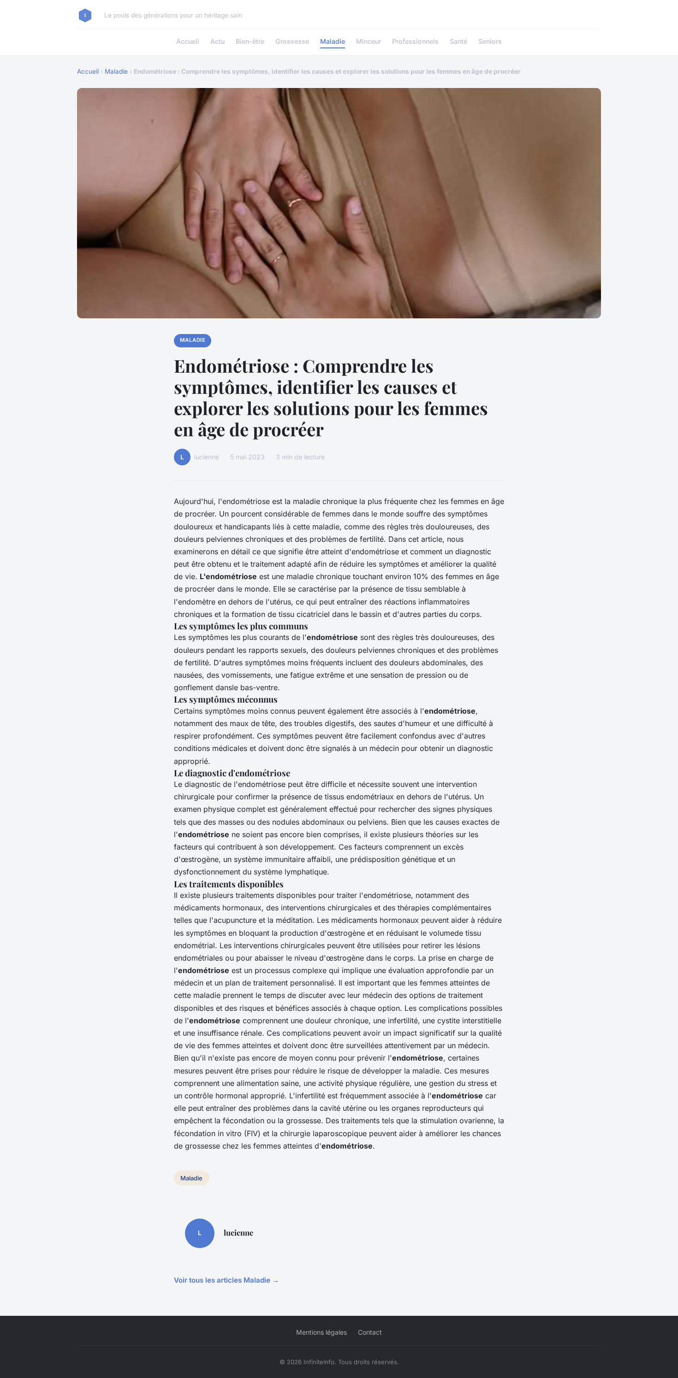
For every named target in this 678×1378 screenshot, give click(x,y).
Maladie (332, 41)
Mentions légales (321, 1332)
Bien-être (250, 41)
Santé (458, 41)
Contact (370, 1332)
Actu (217, 41)
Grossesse (292, 41)
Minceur (368, 41)
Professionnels (415, 41)
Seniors (490, 41)
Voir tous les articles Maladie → (226, 1280)
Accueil (187, 41)
